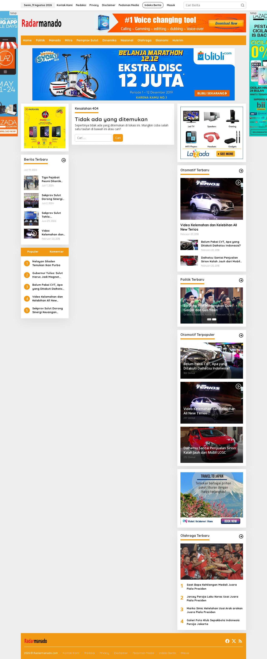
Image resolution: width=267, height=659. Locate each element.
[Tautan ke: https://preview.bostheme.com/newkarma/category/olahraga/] (241, 536)
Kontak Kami (71, 653)
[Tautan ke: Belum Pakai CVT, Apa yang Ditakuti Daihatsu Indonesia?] (189, 244)
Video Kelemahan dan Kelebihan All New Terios (52, 232)
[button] (242, 5)
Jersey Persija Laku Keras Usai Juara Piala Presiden (212, 598)
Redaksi (89, 653)
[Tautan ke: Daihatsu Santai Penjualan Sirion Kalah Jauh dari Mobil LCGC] (189, 260)
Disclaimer (121, 653)
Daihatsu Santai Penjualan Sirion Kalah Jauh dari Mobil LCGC (220, 259)
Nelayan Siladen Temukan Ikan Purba (46, 263)
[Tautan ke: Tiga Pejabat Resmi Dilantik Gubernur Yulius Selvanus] (31, 182)
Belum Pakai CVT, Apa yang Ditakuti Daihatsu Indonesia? (48, 286)
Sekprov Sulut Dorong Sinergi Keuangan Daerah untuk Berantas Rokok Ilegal (53, 197)
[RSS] (240, 641)
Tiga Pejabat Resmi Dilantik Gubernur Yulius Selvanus (53, 179)
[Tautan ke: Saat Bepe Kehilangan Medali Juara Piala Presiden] (211, 561)
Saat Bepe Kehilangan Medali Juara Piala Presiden (212, 586)
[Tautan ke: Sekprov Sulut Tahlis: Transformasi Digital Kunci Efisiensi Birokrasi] (31, 218)
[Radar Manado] (42, 23)
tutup (13, 13)
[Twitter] (234, 641)
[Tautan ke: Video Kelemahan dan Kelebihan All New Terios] (211, 199)
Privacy (104, 653)
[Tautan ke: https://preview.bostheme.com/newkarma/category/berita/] (63, 160)
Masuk (185, 653)
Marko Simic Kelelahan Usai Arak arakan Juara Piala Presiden (215, 610)
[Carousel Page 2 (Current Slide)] (214, 319)
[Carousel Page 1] (209, 319)
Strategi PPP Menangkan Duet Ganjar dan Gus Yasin (208, 307)
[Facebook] (227, 641)
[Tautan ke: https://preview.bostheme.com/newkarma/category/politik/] (241, 280)
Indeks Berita (167, 653)
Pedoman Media (143, 653)
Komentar (57, 251)
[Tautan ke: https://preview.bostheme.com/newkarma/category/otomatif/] (241, 170)
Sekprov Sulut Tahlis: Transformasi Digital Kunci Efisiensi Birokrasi (51, 214)
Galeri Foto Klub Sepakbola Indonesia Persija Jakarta (213, 622)
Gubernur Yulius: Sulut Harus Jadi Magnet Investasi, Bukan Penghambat (47, 275)
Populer (32, 251)
